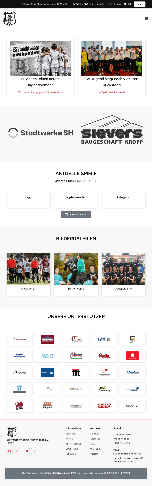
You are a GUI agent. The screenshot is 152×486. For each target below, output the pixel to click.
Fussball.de (95, 439)
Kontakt (139, 4)
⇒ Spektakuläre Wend (112, 92)
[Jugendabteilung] (27, 451)
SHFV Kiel (94, 434)
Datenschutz (72, 449)
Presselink (94, 454)
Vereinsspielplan (78, 214)
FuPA (92, 444)
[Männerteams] (9, 451)
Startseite (70, 434)
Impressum (71, 454)
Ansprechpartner (73, 444)
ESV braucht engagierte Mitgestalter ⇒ (40, 92)
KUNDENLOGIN (112, 473)
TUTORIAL (125, 473)
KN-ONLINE (95, 449)
